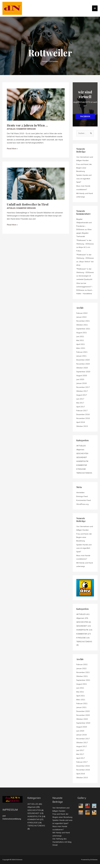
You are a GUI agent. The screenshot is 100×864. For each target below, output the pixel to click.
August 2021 (81, 332)
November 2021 (83, 321)
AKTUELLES (11, 129)
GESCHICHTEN (82, 453)
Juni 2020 (80, 379)
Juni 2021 (80, 336)
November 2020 (83, 364)
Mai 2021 (80, 340)
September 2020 (83, 372)
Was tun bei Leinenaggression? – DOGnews (84, 286)
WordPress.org (82, 504)
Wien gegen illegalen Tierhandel (84, 232)
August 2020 (81, 375)
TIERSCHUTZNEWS (84, 473)
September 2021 (83, 329)
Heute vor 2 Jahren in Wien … (27, 125)
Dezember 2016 (83, 414)
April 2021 (80, 344)
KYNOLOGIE (81, 469)
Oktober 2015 (82, 426)
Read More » (12, 148)
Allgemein (80, 449)
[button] (85, 116)
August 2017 (81, 395)
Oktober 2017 (82, 391)
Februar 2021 (82, 352)
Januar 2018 (81, 383)
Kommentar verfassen (26, 129)
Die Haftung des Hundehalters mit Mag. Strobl (62, 842)
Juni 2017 (80, 399)
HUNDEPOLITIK (82, 461)
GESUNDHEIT (81, 457)
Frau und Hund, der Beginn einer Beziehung (84, 167)
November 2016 (83, 418)
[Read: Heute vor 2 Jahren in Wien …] (35, 98)
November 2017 (83, 387)
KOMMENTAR (81, 465)
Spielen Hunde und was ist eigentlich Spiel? (83, 178)
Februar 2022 (82, 313)
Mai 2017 (80, 403)
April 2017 (80, 407)
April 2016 (80, 422)
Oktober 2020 (82, 368)
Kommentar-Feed (83, 500)
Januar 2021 (81, 356)
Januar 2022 (81, 317)
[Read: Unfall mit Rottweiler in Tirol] (35, 177)
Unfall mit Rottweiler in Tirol (27, 204)
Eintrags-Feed (82, 496)
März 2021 (80, 348)
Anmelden (80, 492)
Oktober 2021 (82, 325)
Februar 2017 (82, 410)
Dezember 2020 (83, 360)
